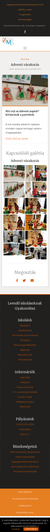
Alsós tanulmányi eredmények (25, 452)
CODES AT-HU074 (25, 424)
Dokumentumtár (25, 387)
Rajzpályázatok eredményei (25, 462)
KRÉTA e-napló (25, 9)
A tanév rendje (25, 397)
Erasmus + (25, 434)
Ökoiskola (25, 340)
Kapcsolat (25, 377)
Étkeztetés (25, 406)
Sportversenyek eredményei (25, 466)
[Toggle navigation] (25, 48)
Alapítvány (25, 350)
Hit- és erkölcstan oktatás (25, 392)
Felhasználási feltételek (25, 499)
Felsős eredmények (25, 457)
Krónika (25, 59)
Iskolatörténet (25, 330)
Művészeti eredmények (25, 471)
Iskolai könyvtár (25, 355)
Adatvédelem (25, 492)
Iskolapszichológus (25, 402)
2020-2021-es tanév (16, 138)
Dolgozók (25, 382)
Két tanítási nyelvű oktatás (25, 335)
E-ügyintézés (25, 14)
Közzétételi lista (25, 512)
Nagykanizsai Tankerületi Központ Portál (25, 4)
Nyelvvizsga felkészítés (25, 345)
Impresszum (25, 506)
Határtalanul (25, 429)
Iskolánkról (25, 325)
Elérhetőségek (25, 19)
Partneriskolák (25, 359)
